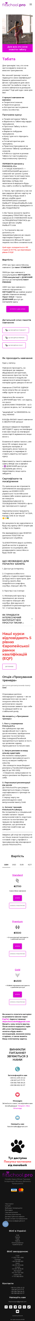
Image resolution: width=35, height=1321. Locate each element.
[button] (17, 309)
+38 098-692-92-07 (17, 1293)
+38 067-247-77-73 (17, 1289)
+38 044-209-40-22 (17, 1288)
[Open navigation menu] (31, 4)
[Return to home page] (13, 4)
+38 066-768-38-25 (17, 1291)
